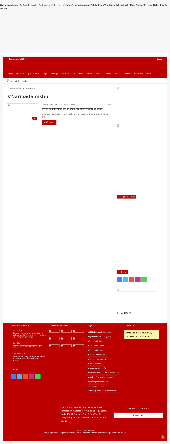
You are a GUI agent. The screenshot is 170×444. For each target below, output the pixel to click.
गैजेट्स (44, 74)
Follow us (130, 325)
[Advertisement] (85, 33)
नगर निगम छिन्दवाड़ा (94, 74)
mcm (103, 386)
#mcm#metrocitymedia (97, 368)
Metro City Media (16, 74)
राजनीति (127, 74)
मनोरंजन (117, 74)
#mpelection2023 (112, 372)
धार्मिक (80, 74)
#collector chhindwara (97, 359)
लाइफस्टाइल (138, 74)
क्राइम (37, 74)
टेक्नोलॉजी (65, 74)
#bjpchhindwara (94, 336)
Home (12, 89)
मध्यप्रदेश (108, 74)
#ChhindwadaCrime (95, 341)
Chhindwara (92, 386)
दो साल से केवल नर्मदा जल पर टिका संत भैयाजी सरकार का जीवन (72, 109)
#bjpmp (107, 336)
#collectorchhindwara (97, 354)
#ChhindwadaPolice (95, 350)
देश (74, 74)
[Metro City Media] (17, 66)
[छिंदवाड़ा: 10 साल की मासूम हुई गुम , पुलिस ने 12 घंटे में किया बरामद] (66, 347)
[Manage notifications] (163, 437)
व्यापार (148, 74)
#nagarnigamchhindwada (98, 381)
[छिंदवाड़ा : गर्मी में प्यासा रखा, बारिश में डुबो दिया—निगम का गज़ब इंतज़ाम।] (54, 347)
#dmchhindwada (94, 363)
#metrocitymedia (94, 372)
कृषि (29, 74)
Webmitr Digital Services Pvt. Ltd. (113, 432)
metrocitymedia (111, 390)
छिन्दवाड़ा (54, 74)
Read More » (49, 122)
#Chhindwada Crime (96, 345)
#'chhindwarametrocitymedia (99, 332)
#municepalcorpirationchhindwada (101, 377)
